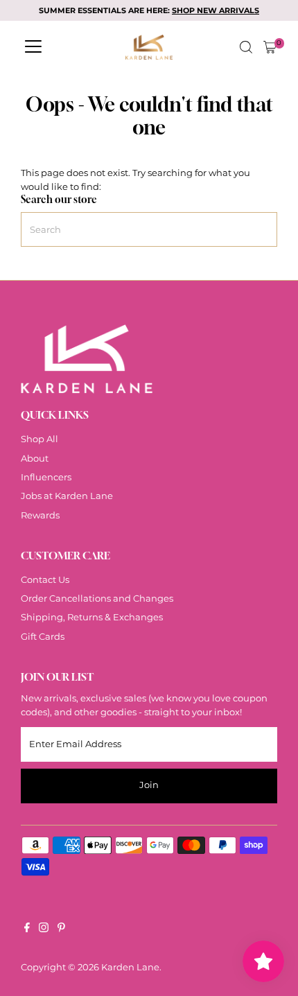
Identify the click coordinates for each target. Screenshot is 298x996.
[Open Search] (246, 47)
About (35, 458)
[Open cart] (270, 47)
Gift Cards (42, 636)
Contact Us (45, 580)
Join (149, 785)
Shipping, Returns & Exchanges (92, 617)
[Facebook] (27, 929)
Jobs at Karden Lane (67, 496)
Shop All (39, 439)
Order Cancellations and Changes (97, 598)
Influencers (46, 477)
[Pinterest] (61, 929)
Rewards (40, 515)
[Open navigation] (33, 47)
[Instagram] (43, 929)
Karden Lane (130, 967)
